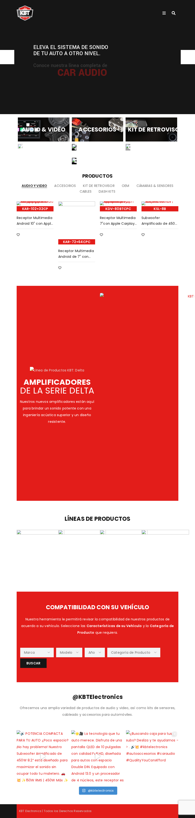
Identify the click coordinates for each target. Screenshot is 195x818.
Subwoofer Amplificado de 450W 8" (159, 223)
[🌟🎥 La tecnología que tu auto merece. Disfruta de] (97, 756)
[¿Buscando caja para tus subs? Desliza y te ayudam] (152, 756)
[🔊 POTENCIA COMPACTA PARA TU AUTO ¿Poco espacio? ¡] (43, 756)
